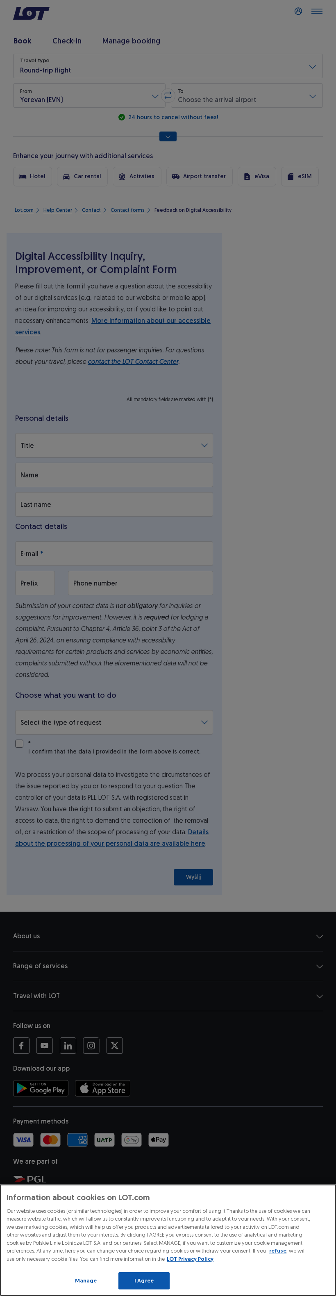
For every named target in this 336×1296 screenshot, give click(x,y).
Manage (86, 1281)
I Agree (144, 1281)
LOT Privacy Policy (190, 1259)
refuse (277, 1251)
